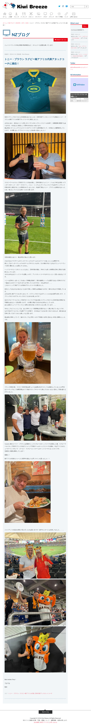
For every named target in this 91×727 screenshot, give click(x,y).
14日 (26, 23)
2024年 (18, 23)
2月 (23, 23)
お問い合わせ (53, 722)
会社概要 (36, 722)
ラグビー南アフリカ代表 (27, 693)
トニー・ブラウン (13, 693)
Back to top (45, 712)
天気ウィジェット (79, 84)
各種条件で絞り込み (61, 39)
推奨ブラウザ (44, 722)
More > (85, 26)
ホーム (5, 23)
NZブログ (11, 23)
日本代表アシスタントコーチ (43, 693)
